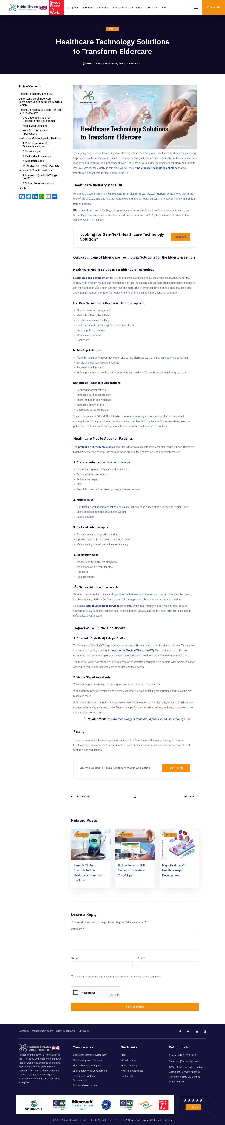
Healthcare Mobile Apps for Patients (40, 138)
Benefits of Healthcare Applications (35, 132)
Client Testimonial (65, 1030)
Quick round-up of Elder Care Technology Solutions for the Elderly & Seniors (40, 101)
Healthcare (113, 29)
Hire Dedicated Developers (87, 1065)
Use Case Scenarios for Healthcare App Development (40, 119)
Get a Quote (176, 768)
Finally (22, 188)
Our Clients (135, 7)
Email (141, 958)
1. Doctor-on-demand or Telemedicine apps (36, 145)
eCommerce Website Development (84, 1078)
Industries (118, 7)
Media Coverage (129, 1065)
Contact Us (127, 1076)
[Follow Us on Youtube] (202, 1033)
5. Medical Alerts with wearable (41, 165)
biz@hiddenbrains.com (189, 1061)
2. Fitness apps (32, 151)
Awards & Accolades (132, 1070)
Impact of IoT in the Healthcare (36, 170)
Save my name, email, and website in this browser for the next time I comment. (118, 976)
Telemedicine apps (118, 462)
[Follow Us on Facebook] (177, 1033)
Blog (164, 7)
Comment (77, 928)
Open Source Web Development (90, 1070)
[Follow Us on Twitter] (185, 1033)
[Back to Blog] (135, 796)
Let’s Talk (181, 236)
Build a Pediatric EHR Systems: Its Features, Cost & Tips (132, 870)
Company (72, 7)
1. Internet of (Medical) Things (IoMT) (40, 177)
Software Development (85, 1085)
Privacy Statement (152, 1120)
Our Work (151, 7)
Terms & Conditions (129, 1120)
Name (75, 958)
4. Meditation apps (34, 160)
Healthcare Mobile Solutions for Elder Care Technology (40, 111)
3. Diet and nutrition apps (37, 156)
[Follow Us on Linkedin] (194, 1033)
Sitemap (168, 1120)
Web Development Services (87, 1060)
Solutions (102, 7)
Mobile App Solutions (35, 125)
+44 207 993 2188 (187, 1055)
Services (87, 7)
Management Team (42, 1030)
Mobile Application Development (90, 1054)
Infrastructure (128, 1060)
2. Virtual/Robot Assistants (38, 183)
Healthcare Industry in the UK (35, 93)
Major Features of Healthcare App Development (173, 870)
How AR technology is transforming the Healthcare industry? (145, 719)
